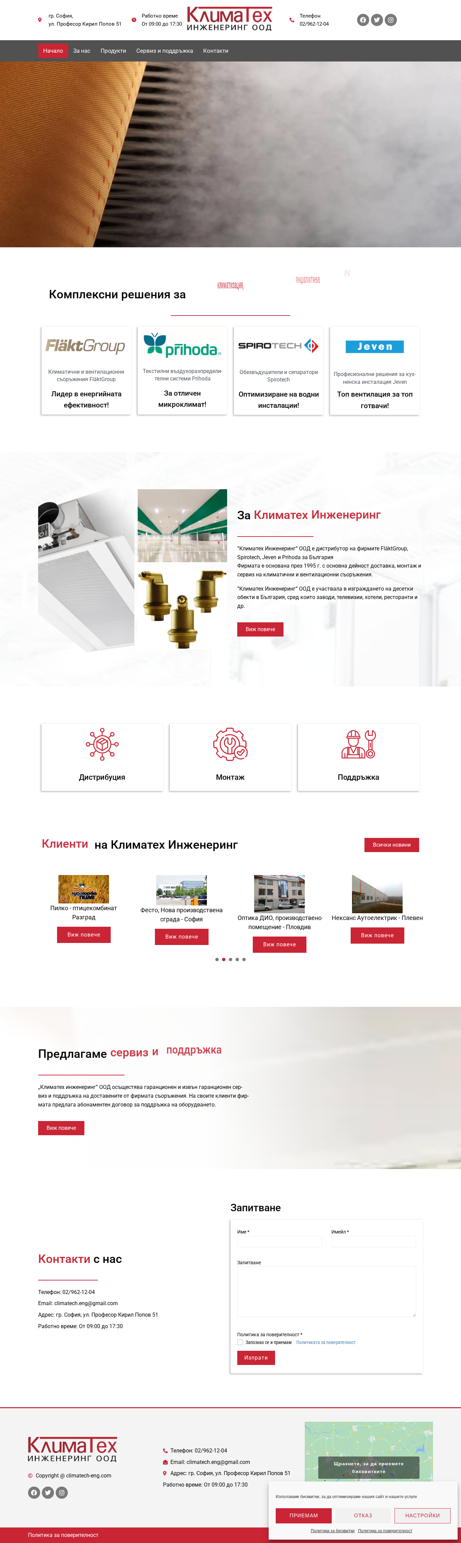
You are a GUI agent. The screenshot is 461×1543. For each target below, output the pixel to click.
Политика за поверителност (385, 1530)
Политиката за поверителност (326, 1342)
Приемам (304, 1515)
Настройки (422, 1515)
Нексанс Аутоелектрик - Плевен (279, 917)
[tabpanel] (84, 910)
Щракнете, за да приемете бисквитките (369, 1467)
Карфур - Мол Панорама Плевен (377, 900)
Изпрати (256, 1357)
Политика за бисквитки (333, 1530)
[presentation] (217, 959)
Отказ (363, 1515)
